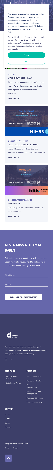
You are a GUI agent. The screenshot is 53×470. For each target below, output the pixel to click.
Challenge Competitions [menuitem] (31, 386)
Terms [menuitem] (7, 448)
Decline (26, 62)
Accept (26, 55)
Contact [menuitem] (8, 427)
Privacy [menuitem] (15, 448)
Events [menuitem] (7, 419)
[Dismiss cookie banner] (44, 9)
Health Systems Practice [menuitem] (11, 377)
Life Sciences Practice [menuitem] (13, 383)
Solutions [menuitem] (10, 371)
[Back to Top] (8, 458)
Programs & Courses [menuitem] (34, 398)
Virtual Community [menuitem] (33, 377)
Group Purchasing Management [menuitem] (33, 392)
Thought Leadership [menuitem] (34, 402)
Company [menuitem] (9, 409)
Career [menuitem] (7, 423)
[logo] (12, 335)
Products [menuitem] (31, 371)
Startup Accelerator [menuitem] (33, 381)
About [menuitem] (7, 414)
